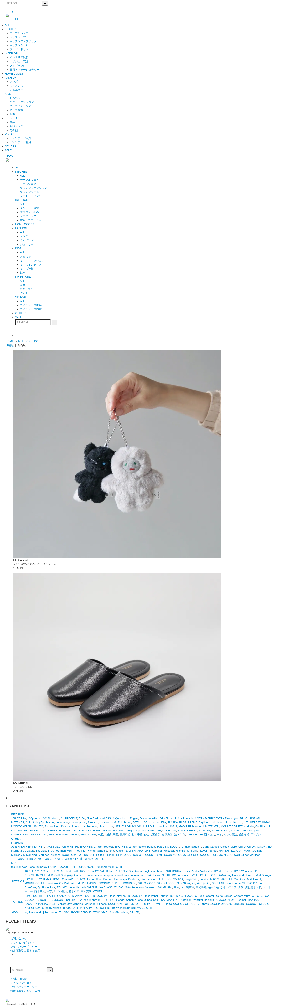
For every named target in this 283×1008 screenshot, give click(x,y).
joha (111, 850)
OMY (53, 866)
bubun (151, 846)
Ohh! (74, 854)
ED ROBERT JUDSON (49, 899)
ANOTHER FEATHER (31, 846)
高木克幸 (256, 834)
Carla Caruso (211, 846)
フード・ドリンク (20, 49)
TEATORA (17, 858)
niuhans (55, 854)
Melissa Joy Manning (24, 854)
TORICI (47, 858)
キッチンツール (19, 45)
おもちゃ (15, 97)
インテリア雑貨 (19, 57)
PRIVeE (110, 854)
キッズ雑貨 (16, 109)
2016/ (46, 818)
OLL (92, 854)
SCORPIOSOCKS (175, 854)
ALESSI (106, 818)
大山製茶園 (111, 834)
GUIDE (14, 19)
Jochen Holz (52, 826)
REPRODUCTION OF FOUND (134, 854)
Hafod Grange (233, 822)
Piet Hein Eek (72, 883)
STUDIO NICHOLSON (226, 854)
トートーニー (195, 834)
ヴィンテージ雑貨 (20, 142)
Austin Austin (185, 818)
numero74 (42, 866)
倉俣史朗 (167, 834)
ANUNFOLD (53, 846)
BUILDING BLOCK (168, 846)
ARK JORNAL (160, 818)
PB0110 (58, 858)
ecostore (154, 822)
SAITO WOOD (82, 830)
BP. (242, 818)
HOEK (9, 11)
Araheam (145, 818)
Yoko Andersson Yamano (64, 834)
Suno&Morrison (250, 854)
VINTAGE (10, 134)
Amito (65, 846)
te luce (225, 830)
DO (36, 341)
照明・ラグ (16, 126)
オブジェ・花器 (19, 61)
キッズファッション (22, 101)
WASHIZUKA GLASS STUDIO (29, 834)
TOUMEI (236, 830)
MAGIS (172, 826)
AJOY (82, 818)
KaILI (127, 850)
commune (62, 822)
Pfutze (100, 854)
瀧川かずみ (86, 858)
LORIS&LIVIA (133, 826)
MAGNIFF (185, 826)
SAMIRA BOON (101, 830)
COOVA (261, 846)
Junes (119, 850)
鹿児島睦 (125, 834)
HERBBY (255, 822)
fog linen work (207, 822)
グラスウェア (18, 37)
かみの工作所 (152, 834)
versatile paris (251, 830)
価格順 (10, 345)
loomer (213, 850)
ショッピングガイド (22, 942)
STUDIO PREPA (187, 830)
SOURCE (205, 854)
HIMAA (266, 822)
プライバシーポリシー (23, 946)
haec (220, 822)
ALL (7, 25)
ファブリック (18, 65)
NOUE (66, 854)
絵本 (12, 114)
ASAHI (74, 846)
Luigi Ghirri (149, 826)
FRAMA (192, 822)
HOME (10, 341)
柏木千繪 (137, 834)
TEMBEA (30, 858)
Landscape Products (84, 826)
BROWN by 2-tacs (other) (130, 846)
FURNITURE (12, 118)
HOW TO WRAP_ (22, 826)
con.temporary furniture (83, 822)
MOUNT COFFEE (232, 826)
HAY (246, 822)
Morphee (43, 854)
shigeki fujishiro (136, 830)
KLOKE (202, 850)
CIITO (242, 846)
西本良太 (209, 834)
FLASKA (172, 822)
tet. (40, 858)
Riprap (159, 854)
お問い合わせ (18, 938)
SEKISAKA (118, 830)
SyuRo (216, 830)
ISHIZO (38, 826)
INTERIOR (11, 53)
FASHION (11, 77)
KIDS (8, 93)
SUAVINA (204, 830)
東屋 (100, 834)
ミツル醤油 (230, 834)
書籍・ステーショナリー (24, 69)
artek (173, 818)
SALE (8, 150)
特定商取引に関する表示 (25, 950)
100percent (34, 818)
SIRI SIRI (192, 854)
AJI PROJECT (68, 818)
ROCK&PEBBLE (67, 866)
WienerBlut (71, 858)
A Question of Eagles (125, 818)
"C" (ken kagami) (191, 846)
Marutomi (198, 826)
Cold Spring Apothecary (40, 822)
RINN (53, 830)
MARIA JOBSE (253, 850)
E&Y (163, 822)
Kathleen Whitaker (163, 850)
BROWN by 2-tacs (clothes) (96, 846)
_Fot (77, 850)
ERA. (51, 850)
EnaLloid (41, 850)
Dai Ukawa (124, 822)
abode (55, 818)
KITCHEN (11, 29)
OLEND (83, 854)
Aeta (14, 846)
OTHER (16, 838)
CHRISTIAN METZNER (39, 875)
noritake (249, 826)
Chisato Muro (228, 846)
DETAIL (137, 822)
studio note (169, 830)
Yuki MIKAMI (88, 834)
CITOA (251, 846)
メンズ (14, 81)
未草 (219, 834)
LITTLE (119, 826)
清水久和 (179, 834)
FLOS (182, 822)
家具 (12, 122)
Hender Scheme (97, 850)
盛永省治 (244, 834)
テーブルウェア (19, 33)
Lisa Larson (106, 826)
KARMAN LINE (141, 850)
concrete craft (108, 822)
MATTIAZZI (212, 826)
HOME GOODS (14, 73)
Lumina (162, 826)
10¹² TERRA (18, 818)
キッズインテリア (20, 105)
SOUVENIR (154, 830)
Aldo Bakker (93, 818)
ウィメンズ (16, 85)
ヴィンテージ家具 (20, 138)
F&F (83, 850)
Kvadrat (66, 826)
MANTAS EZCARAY (230, 850)
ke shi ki (180, 850)
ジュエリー (16, 89)
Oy (257, 826)
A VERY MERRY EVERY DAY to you (217, 818)
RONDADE (65, 830)
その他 (14, 130)
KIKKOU (192, 850)
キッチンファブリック (23, 41)
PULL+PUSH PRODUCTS (33, 830)
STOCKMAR (86, 866)
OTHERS (10, 146)
